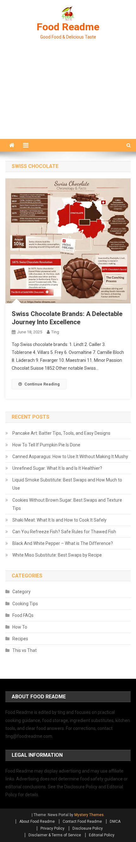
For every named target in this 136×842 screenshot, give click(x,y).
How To (19, 627)
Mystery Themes (89, 815)
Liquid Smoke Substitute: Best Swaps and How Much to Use (67, 484)
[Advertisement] (68, 97)
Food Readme (68, 27)
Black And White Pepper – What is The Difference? (62, 543)
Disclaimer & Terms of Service (54, 835)
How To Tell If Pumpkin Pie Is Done (46, 444)
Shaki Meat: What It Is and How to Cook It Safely (59, 520)
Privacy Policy (52, 828)
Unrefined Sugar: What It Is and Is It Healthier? (57, 468)
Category (21, 591)
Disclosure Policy (87, 828)
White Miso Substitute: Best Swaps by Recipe (57, 555)
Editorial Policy (101, 835)
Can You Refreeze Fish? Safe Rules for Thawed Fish (64, 531)
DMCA (115, 821)
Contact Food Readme (82, 821)
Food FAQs (23, 615)
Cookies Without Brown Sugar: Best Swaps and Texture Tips (67, 504)
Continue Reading (42, 384)
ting (55, 332)
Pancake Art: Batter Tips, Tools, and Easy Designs (61, 433)
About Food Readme (37, 821)
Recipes (20, 638)
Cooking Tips (25, 603)
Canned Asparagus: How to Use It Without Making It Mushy (70, 456)
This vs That (24, 650)
